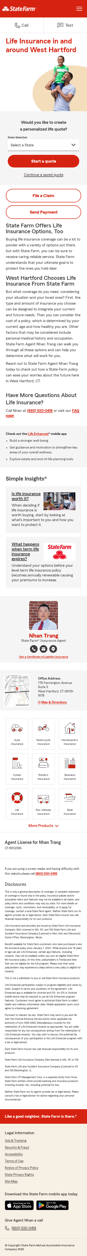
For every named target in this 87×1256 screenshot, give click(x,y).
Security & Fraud (17, 1147)
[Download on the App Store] (19, 1205)
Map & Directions (54, 702)
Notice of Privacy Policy (21, 1168)
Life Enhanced (38, 434)
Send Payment (44, 212)
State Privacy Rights (19, 1174)
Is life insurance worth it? (26, 496)
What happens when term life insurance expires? (25, 551)
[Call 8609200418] (34, 649)
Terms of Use (14, 1161)
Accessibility (14, 1154)
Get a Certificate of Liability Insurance (43, 656)
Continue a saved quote (43, 175)
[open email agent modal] (43, 649)
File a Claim (43, 195)
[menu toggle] (79, 9)
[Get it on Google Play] (52, 1205)
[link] (22, 8)
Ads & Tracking (15, 1140)
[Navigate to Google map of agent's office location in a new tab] (53, 649)
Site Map (11, 1181)
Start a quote (43, 161)
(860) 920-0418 (40, 411)
